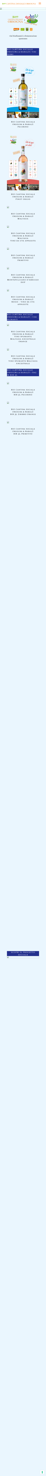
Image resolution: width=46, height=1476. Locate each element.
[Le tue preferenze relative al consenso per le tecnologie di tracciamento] (42, 1472)
